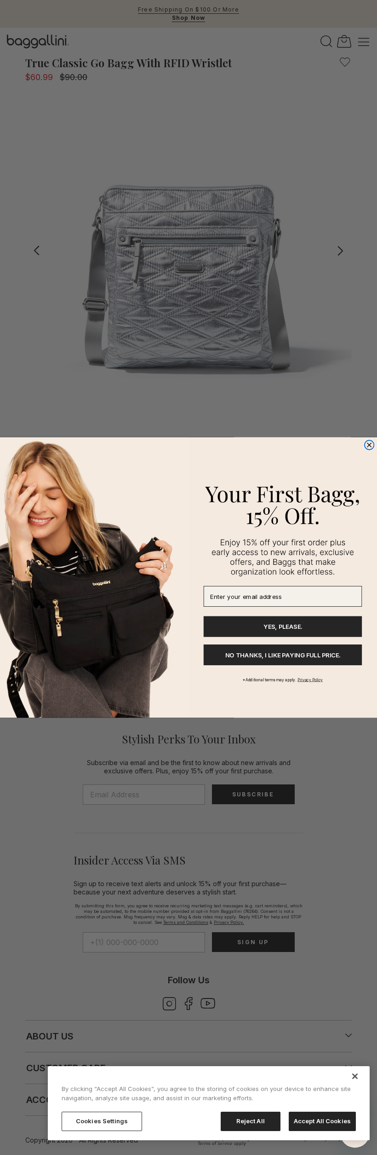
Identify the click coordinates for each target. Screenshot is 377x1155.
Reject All (250, 1121)
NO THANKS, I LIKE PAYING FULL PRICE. (283, 655)
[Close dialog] (369, 445)
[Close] (355, 1076)
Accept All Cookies (322, 1121)
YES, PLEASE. (282, 626)
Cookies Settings (102, 1121)
